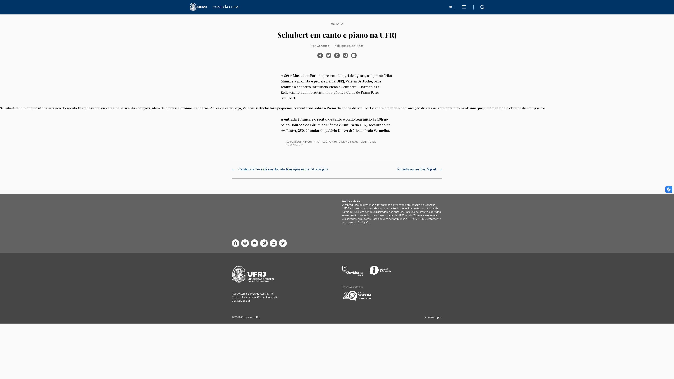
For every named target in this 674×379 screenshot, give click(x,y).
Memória (337, 23)
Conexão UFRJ (250, 317)
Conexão (323, 46)
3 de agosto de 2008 (349, 46)
